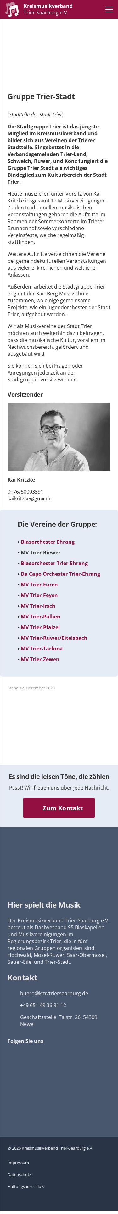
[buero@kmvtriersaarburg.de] (14, 993)
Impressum (18, 1162)
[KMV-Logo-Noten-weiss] (12, 9)
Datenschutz (19, 1174)
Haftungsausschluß (26, 1186)
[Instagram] (59, 1055)
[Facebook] (16, 1055)
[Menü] (109, 9)
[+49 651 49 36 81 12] (14, 1005)
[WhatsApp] (80, 1055)
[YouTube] (37, 1055)
